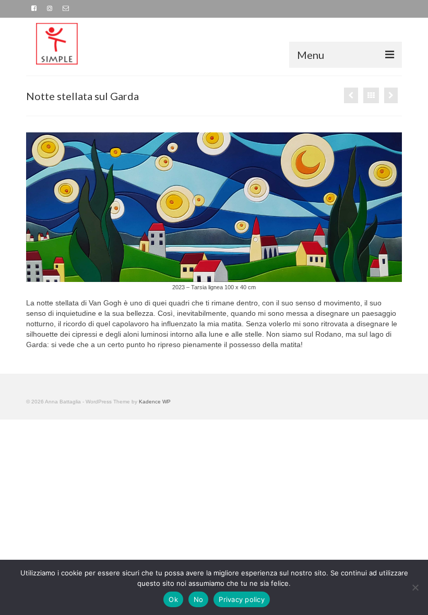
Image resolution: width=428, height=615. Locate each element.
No (199, 599)
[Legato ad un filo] (391, 95)
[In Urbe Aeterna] (351, 95)
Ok (173, 599)
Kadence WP (155, 401)
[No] (415, 587)
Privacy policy (242, 599)
